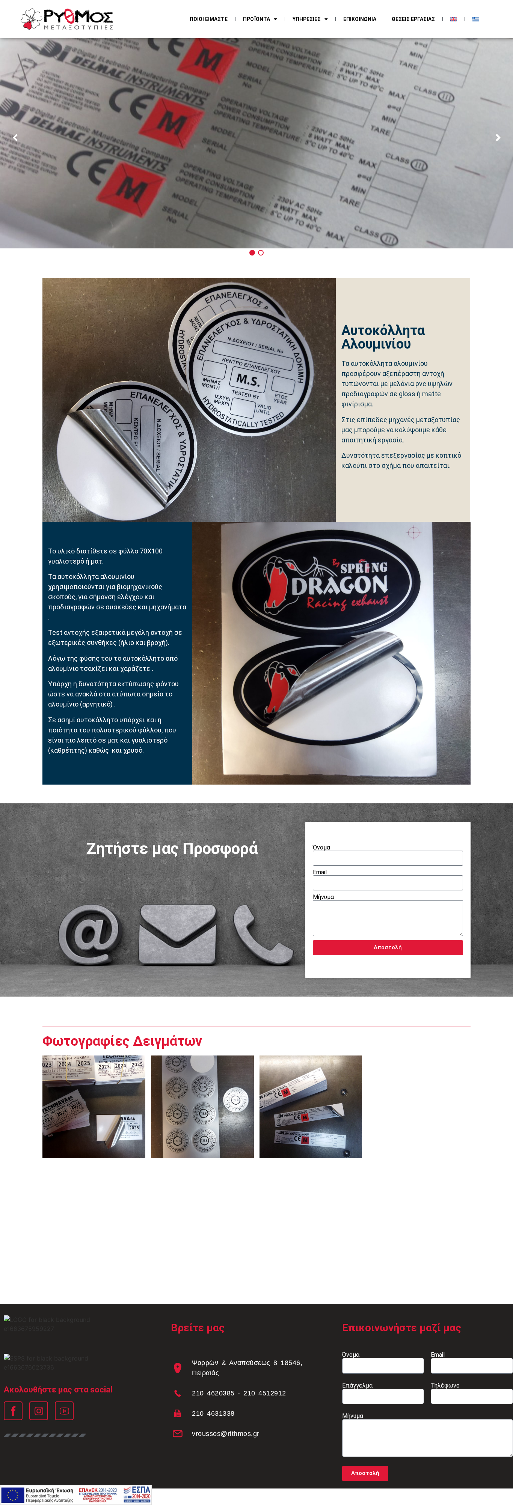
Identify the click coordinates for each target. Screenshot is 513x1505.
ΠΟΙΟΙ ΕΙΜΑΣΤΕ (209, 19)
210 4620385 (213, 1393)
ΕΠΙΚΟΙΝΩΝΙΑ (359, 19)
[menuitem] (454, 19)
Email (320, 872)
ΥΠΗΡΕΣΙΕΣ (307, 19)
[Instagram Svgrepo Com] (38, 1410)
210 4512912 (264, 1393)
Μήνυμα (323, 897)
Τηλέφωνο (445, 1386)
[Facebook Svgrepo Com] (13, 1410)
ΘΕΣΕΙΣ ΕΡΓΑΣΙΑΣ (413, 19)
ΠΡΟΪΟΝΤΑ (256, 19)
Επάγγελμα (357, 1386)
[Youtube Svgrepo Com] (64, 1410)
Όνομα (321, 848)
